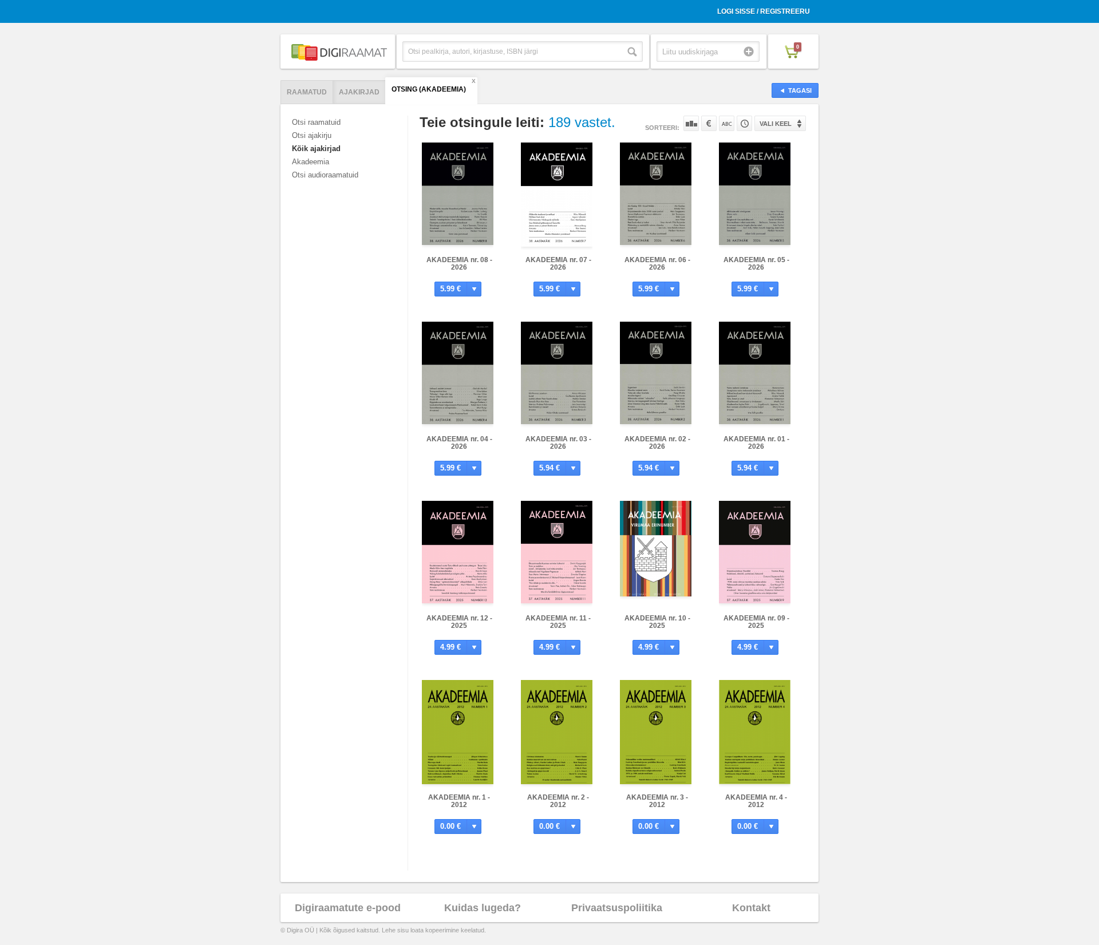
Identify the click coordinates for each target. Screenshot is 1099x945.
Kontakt (751, 908)
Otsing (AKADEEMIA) (429, 89)
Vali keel (776, 123)
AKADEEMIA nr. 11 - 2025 (558, 622)
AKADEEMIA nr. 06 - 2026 (657, 263)
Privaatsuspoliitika (616, 908)
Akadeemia (310, 161)
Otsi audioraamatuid (325, 175)
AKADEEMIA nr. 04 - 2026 (459, 442)
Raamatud (307, 92)
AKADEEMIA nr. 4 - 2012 (756, 801)
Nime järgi (726, 123)
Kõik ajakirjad (316, 148)
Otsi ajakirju (311, 135)
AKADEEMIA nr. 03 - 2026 (558, 442)
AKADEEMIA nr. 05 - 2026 (756, 263)
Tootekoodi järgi (744, 123)
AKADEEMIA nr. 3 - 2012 (657, 801)
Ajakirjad (359, 92)
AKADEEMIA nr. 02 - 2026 (657, 442)
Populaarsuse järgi (691, 123)
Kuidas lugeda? (482, 908)
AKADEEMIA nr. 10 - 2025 (657, 622)
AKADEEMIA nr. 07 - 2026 (558, 263)
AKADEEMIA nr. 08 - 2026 (459, 263)
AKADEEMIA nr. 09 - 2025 (756, 622)
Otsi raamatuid (316, 122)
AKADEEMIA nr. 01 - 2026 (756, 442)
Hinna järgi (709, 123)
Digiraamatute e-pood (348, 908)
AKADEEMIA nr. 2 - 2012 (558, 801)
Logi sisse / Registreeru (763, 11)
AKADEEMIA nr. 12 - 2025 (459, 622)
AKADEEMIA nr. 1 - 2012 (459, 801)
